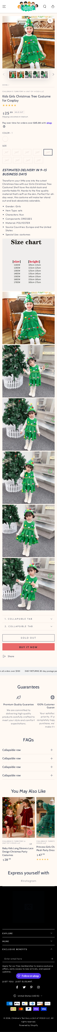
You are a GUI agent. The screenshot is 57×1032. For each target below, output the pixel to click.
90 (6, 152)
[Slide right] (53, 74)
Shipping (5, 117)
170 (39, 160)
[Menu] (4, 6)
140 (7, 160)
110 (27, 152)
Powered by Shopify (28, 1025)
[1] (5, 139)
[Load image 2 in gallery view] (20, 74)
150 (17, 160)
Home (5, 85)
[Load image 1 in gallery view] (12, 74)
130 (48, 152)
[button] (45, 6)
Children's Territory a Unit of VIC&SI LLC (23, 91)
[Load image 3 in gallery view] (28, 74)
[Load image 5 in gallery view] (44, 74)
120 (37, 152)
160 (28, 160)
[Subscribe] (53, 958)
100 (17, 152)
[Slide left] (3, 74)
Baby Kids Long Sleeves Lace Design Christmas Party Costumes (17, 852)
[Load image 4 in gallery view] (36, 74)
